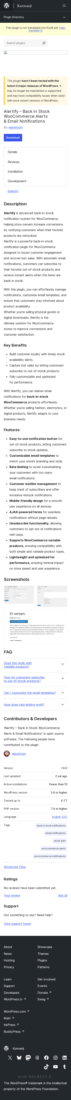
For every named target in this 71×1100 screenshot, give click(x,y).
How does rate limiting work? (24, 704)
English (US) (59, 816)
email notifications (55, 833)
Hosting (9, 960)
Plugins (42, 960)
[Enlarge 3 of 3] (62, 615)
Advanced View (15, 867)
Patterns (43, 967)
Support (13, 191)
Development (17, 181)
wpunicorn (16, 127)
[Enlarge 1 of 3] (29, 590)
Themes (43, 954)
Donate (44, 993)
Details (12, 152)
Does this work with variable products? (18, 664)
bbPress (11, 1025)
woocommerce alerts (53, 848)
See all (62, 895)
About (8, 947)
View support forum (17, 924)
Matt (9, 1018)
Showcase (44, 947)
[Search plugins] (44, 43)
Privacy (9, 967)
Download (13, 137)
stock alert (60, 840)
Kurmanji (18, 1048)
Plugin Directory (14, 17)
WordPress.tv (15, 999)
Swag (43, 999)
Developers (12, 993)
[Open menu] (65, 5)
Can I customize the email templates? (30, 693)
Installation (15, 171)
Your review (12, 895)
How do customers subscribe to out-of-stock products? (24, 679)
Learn (8, 979)
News (8, 954)
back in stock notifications (51, 825)
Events (42, 986)
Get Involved (46, 979)
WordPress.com (17, 1011)
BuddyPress (14, 1031)
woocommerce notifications (50, 856)
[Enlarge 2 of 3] (62, 590)
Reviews (14, 162)
